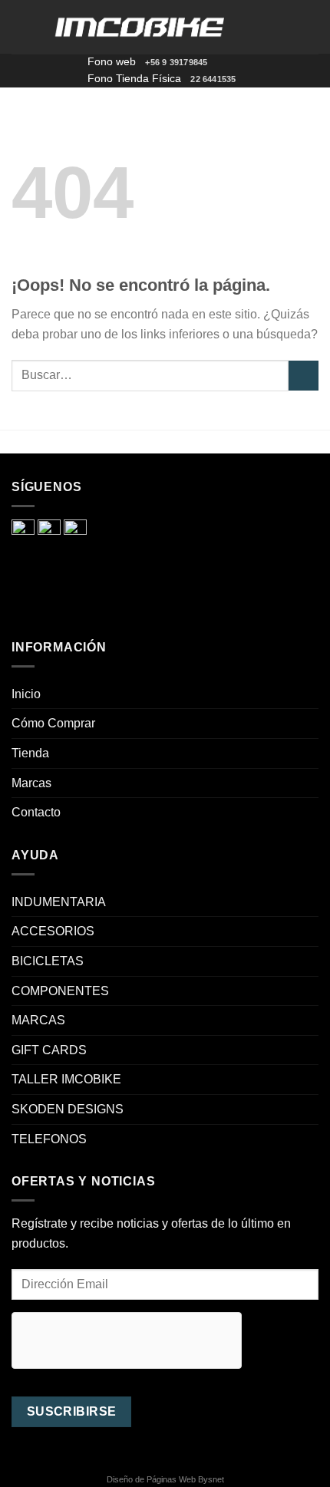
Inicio (26, 694)
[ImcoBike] (140, 27)
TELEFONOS (49, 1139)
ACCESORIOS (53, 931)
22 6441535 (213, 79)
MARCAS (38, 1020)
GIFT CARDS (49, 1050)
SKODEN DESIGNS (68, 1109)
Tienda (30, 753)
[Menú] (21, 26)
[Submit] (303, 376)
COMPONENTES (60, 990)
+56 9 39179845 (176, 62)
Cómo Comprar (53, 723)
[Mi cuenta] (284, 27)
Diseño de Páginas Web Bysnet (165, 1479)
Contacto (36, 812)
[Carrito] (310, 27)
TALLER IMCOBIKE (66, 1079)
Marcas (31, 783)
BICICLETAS (48, 961)
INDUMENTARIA (59, 901)
